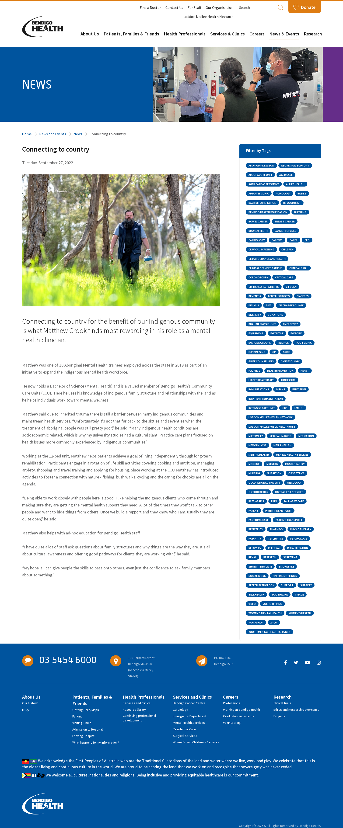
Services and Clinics (136, 703)
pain (274, 501)
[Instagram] (319, 663)
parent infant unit (278, 510)
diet (269, 305)
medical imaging (280, 436)
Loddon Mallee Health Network (208, 16)
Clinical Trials (282, 703)
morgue (253, 464)
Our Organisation (219, 7)
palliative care (294, 501)
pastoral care (258, 520)
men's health (282, 445)
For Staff (194, 7)
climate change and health (267, 258)
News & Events (284, 34)
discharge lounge (291, 305)
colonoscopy (258, 277)
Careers (257, 34)
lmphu (298, 408)
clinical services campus (265, 268)
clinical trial (298, 268)
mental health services (292, 454)
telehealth (256, 594)
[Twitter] (296, 663)
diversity (254, 314)
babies (302, 193)
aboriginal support (295, 165)
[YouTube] (307, 663)
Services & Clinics (227, 34)
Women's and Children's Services (196, 742)
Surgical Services (185, 736)
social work (257, 576)
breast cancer (285, 221)
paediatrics (256, 501)
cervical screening (261, 249)
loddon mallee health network (270, 417)
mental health (258, 454)
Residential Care (184, 729)
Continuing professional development (139, 716)
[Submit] (280, 7)
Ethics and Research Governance (296, 709)
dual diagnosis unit (262, 324)
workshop (255, 622)
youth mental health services (269, 632)
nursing (254, 473)
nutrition (274, 473)
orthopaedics (258, 492)
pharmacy (276, 529)
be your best (292, 202)
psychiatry (275, 538)
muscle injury (294, 464)
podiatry (254, 538)
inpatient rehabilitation (265, 398)
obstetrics (296, 473)
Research (313, 34)
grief (286, 352)
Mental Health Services (189, 723)
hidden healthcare (261, 380)
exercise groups (259, 342)
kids (284, 408)
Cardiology (180, 709)
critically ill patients (263, 286)
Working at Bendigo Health (241, 709)
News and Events (52, 134)
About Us (89, 34)
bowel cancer (258, 221)
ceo (307, 240)
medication (306, 436)
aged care (286, 175)
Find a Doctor (150, 7)
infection (299, 389)
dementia (254, 296)
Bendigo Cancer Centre (189, 703)
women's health (300, 613)
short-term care (260, 566)
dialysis (253, 305)
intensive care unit (261, 408)
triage (299, 594)
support (287, 585)
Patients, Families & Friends (131, 34)
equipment (255, 333)
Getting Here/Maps (85, 710)
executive (277, 333)
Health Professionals (185, 34)
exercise (296, 333)
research (269, 557)
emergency (290, 324)
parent (253, 510)
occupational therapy (264, 482)
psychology (298, 538)
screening (290, 557)
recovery (254, 548)
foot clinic (304, 342)
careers (277, 240)
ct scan (291, 286)
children (287, 249)
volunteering (272, 604)
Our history (30, 703)
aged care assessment (263, 184)
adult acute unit (260, 175)
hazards (254, 370)
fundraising (256, 352)
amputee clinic (258, 193)
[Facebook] (285, 663)
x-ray (273, 622)
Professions (231, 703)
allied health (295, 184)
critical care (284, 277)
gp (274, 352)
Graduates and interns (238, 716)
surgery (306, 585)
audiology (283, 193)
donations (275, 314)
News (78, 134)
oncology (294, 482)
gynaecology (290, 361)
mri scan (272, 464)
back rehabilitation (262, 202)
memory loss (257, 445)
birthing (300, 212)
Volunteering (232, 723)
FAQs (25, 709)
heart (305, 370)
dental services (279, 296)
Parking (77, 716)
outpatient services (289, 492)
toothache (279, 594)
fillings (283, 342)
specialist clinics (285, 576)
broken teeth (258, 230)
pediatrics (255, 529)
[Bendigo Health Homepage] (42, 803)
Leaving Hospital (83, 736)
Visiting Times (81, 723)
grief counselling (261, 361)
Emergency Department (189, 716)
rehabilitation (297, 548)
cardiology (256, 240)
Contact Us (174, 7)
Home (27, 134)
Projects (279, 716)
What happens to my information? (95, 742)
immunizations (258, 389)
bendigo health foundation (267, 212)
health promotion (280, 370)
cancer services (285, 230)
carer (294, 240)
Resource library (134, 709)
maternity (255, 436)
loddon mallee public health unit (271, 426)
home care (288, 380)
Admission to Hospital (87, 729)
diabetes (303, 296)
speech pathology (261, 585)
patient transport (289, 520)
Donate (308, 7)
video (252, 604)
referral (274, 548)
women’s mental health (265, 613)
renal (252, 557)
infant (280, 389)
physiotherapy (300, 529)
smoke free (286, 566)
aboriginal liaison (261, 165)
